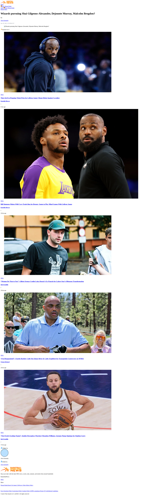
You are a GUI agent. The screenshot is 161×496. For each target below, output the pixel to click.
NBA (2, 4)
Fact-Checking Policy (6, 491)
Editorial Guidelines (53, 491)
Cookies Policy (26, 491)
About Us (10, 485)
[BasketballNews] (7, 3)
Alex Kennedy (4, 20)
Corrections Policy (17, 491)
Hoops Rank (4, 485)
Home (2, 9)
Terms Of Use (44, 491)
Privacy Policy (22, 485)
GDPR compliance (35, 491)
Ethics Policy (29, 485)
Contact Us (16, 485)
